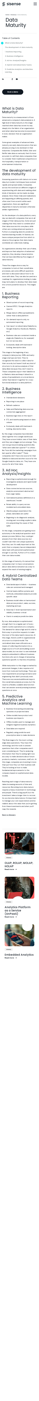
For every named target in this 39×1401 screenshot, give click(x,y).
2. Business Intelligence (14, 56)
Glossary (13, 15)
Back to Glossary (9, 815)
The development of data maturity (19, 47)
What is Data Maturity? (14, 43)
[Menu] (35, 4)
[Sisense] (11, 4)
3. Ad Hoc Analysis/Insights (15, 60)
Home (7, 15)
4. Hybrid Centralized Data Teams (18, 65)
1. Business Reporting (13, 52)
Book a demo (12, 92)
